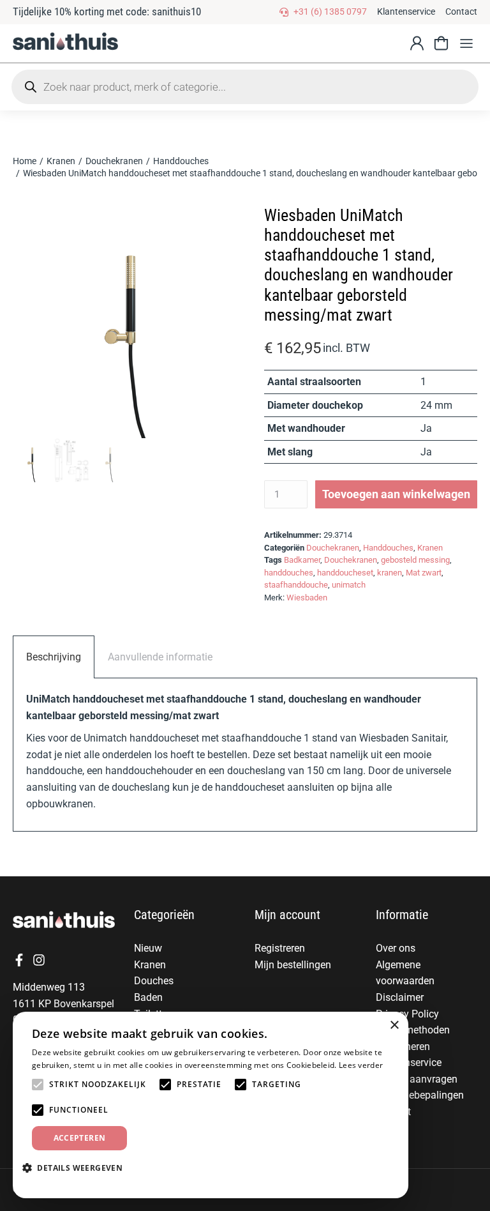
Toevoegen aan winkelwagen (396, 494)
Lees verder (361, 1065)
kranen (389, 572)
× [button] (394, 1025)
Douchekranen (332, 547)
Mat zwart (424, 572)
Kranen (430, 547)
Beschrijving (53, 657)
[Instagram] (39, 960)
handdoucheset (345, 572)
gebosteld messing (415, 560)
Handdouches (388, 547)
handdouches (288, 572)
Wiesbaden (306, 597)
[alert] (210, 1105)
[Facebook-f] (19, 960)
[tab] (53, 657)
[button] (466, 43)
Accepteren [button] (80, 1137)
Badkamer (302, 560)
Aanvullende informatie (160, 657)
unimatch (349, 585)
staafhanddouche (296, 585)
